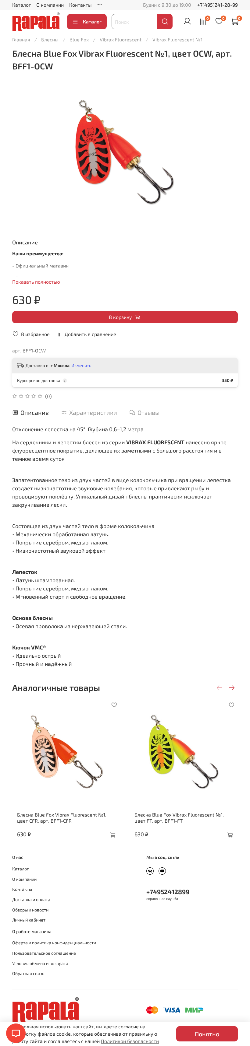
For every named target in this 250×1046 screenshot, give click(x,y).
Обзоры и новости (30, 909)
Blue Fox (79, 39)
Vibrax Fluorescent (120, 39)
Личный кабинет (28, 919)
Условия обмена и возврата (40, 963)
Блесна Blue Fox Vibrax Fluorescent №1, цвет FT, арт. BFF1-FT (179, 818)
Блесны (50, 39)
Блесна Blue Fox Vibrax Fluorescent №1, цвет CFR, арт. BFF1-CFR (61, 818)
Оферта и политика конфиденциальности (54, 942)
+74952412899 (167, 891)
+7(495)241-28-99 (217, 5)
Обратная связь (28, 973)
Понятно (207, 1033)
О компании (50, 5)
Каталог (21, 5)
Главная (21, 39)
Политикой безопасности (130, 1041)
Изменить (81, 365)
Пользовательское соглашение (44, 953)
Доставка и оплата (31, 899)
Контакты (80, 5)
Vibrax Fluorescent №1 (177, 39)
